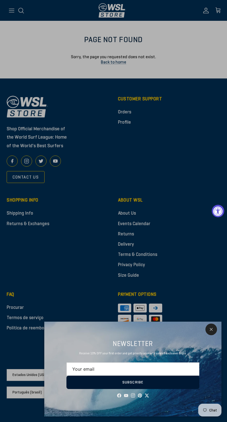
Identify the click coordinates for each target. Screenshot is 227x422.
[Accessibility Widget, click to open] (218, 211)
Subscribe (132, 382)
